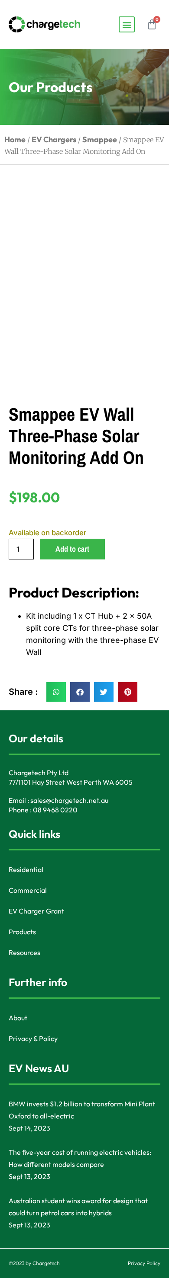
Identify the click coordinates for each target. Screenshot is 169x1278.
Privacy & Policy (33, 1038)
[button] (127, 24)
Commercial (28, 890)
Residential (26, 869)
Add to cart (72, 548)
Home (15, 139)
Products (22, 931)
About (18, 1017)
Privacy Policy (144, 1263)
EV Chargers (54, 139)
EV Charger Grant (36, 911)
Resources (24, 952)
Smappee (99, 139)
